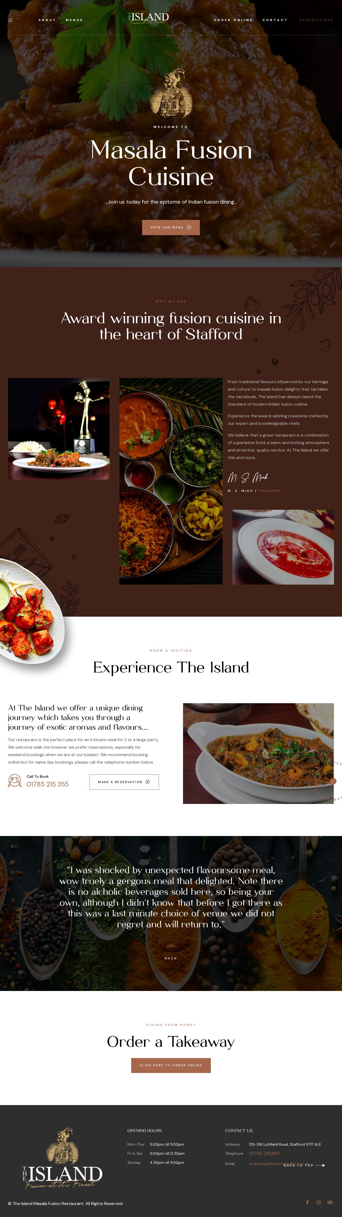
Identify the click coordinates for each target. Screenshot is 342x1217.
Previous (24, 913)
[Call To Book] (14, 780)
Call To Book (38, 776)
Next (318, 913)
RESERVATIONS (317, 20)
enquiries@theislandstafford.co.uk (279, 1163)
